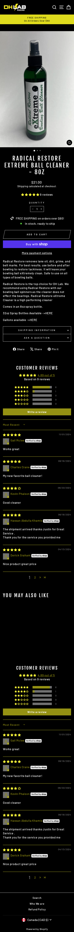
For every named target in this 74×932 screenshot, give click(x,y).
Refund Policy (37, 909)
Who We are (37, 903)
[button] (30, 194)
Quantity (37, 202)
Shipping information (37, 330)
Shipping (22, 186)
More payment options (37, 253)
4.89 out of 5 (46, 375)
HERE (49, 313)
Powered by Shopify (37, 929)
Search (37, 897)
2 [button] (35, 577)
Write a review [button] (37, 411)
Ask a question (37, 337)
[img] (12, 434)
